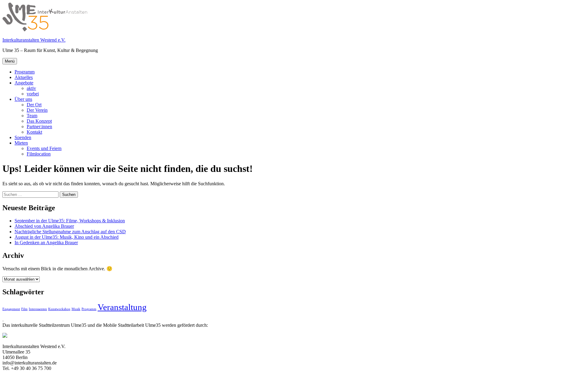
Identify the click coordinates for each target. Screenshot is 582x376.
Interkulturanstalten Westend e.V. (33, 40)
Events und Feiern (44, 148)
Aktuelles (24, 77)
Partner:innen (39, 126)
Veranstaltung (122, 307)
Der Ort (34, 104)
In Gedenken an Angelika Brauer (46, 242)
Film (24, 309)
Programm (25, 71)
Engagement (11, 309)
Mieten (21, 142)
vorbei (33, 93)
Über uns (23, 99)
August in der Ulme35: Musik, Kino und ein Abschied (67, 237)
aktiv (31, 88)
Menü (10, 61)
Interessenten (38, 309)
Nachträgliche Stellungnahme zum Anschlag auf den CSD (70, 231)
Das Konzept (39, 121)
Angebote (24, 82)
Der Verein (37, 110)
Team (32, 115)
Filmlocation (39, 153)
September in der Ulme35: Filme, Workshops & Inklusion (70, 220)
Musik (76, 309)
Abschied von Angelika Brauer (44, 226)
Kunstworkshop (59, 309)
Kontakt (34, 132)
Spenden (23, 137)
